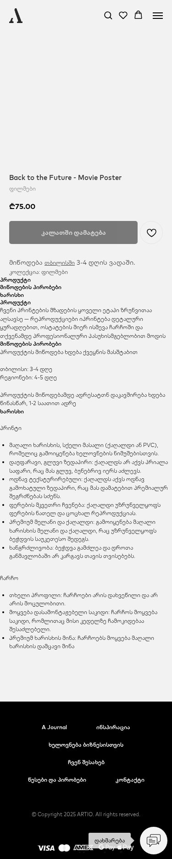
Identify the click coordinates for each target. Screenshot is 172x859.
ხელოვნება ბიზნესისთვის (86, 744)
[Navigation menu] (158, 15)
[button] (108, 15)
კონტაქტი (130, 779)
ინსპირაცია (113, 727)
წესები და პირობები (57, 779)
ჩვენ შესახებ (86, 762)
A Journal (54, 727)
